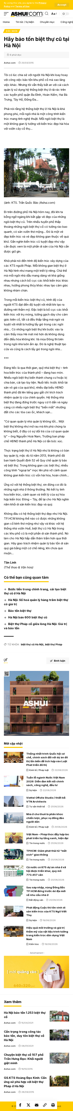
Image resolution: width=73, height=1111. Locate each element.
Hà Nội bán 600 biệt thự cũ (27, 617)
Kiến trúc (34, 944)
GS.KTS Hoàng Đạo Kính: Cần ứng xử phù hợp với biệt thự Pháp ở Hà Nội (25, 1082)
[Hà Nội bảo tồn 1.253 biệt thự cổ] (59, 1016)
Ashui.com (10, 62)
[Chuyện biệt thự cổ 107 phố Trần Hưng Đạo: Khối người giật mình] (59, 1058)
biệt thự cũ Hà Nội (32, 644)
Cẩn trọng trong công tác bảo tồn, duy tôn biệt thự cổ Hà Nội (24, 1036)
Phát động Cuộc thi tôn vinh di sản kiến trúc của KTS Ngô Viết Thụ (46, 911)
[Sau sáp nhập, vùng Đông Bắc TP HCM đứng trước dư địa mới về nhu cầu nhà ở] (13, 891)
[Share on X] (28, 1105)
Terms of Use (22, 6)
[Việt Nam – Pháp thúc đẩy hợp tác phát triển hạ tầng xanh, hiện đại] (13, 838)
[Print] (53, 1105)
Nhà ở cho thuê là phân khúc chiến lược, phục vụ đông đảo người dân (45, 818)
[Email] (37, 1105)
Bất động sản (36, 900)
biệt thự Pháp (53, 644)
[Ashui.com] (27, 14)
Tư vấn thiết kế (37, 806)
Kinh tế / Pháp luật (39, 770)
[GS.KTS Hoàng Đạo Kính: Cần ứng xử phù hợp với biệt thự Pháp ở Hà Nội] (59, 1081)
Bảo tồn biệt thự (19, 611)
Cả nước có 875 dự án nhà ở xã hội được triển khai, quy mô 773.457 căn (46, 871)
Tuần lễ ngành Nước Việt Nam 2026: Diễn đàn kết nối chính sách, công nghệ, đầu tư (45, 781)
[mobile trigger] (7, 14)
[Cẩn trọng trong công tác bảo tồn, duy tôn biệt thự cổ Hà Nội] (59, 1035)
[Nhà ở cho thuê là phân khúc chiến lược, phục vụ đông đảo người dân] (13, 817)
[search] (46, 13)
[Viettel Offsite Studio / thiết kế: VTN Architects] (13, 801)
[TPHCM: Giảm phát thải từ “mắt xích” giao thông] (13, 854)
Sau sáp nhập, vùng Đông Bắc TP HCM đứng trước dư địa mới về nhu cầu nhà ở (46, 891)
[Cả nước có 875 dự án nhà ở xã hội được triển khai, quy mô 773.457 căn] (13, 870)
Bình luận (59, 660)
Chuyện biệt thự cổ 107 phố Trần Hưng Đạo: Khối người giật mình (23, 1059)
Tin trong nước (37, 843)
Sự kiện (33, 790)
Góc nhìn (12, 31)
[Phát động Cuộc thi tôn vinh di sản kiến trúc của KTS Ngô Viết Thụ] (13, 911)
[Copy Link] (45, 1105)
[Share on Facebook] (20, 1105)
